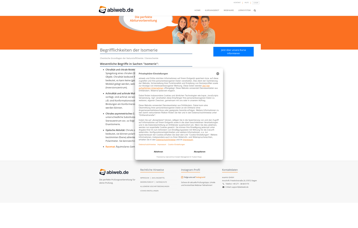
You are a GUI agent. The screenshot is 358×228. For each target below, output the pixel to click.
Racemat (110, 146)
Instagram (200, 177)
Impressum (144, 178)
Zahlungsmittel (158, 178)
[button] (255, 10)
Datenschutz (161, 182)
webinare (229, 10)
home (198, 10)
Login (255, 3)
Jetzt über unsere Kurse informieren (233, 51)
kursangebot (212, 10)
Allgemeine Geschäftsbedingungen (154, 186)
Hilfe (247, 2)
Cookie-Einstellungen (149, 191)
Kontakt (237, 2)
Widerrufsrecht (147, 182)
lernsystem (244, 10)
